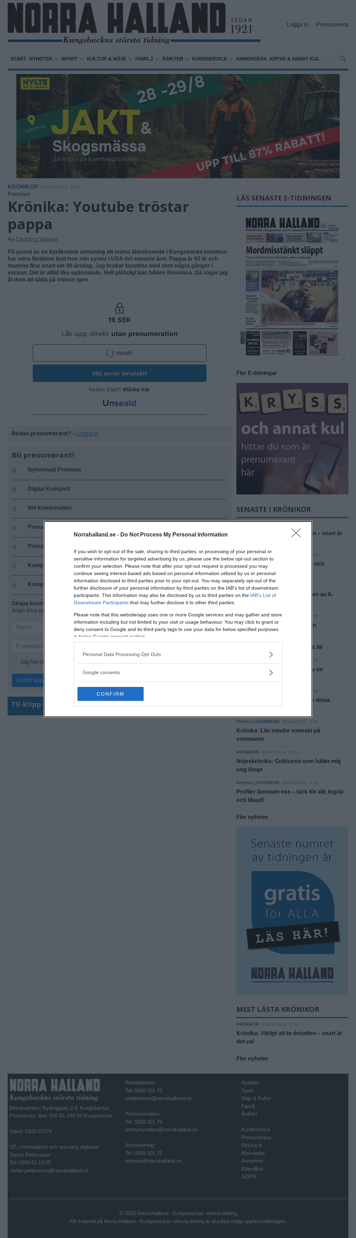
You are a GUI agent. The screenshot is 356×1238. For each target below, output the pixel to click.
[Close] (298, 535)
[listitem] (178, 654)
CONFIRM (110, 694)
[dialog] (178, 619)
